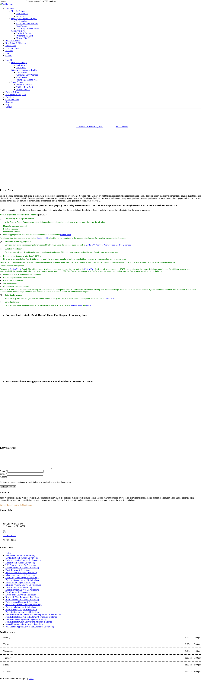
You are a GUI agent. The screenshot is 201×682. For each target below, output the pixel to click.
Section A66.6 (65, 235)
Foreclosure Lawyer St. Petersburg (20, 582)
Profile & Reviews (24, 85)
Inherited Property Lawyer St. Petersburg (23, 585)
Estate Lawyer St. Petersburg (17, 570)
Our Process (21, 77)
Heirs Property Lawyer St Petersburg (21, 609)
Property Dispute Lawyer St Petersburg (22, 612)
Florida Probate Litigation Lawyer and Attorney (26, 619)
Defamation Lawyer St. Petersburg (20, 563)
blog (7, 104)
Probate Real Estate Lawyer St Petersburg (23, 604)
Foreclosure (10, 97)
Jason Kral (21, 67)
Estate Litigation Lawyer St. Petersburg (22, 567)
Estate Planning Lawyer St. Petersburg (22, 590)
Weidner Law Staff (24, 87)
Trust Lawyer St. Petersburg (17, 592)
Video (8, 553)
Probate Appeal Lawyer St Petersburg (21, 602)
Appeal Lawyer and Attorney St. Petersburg (24, 624)
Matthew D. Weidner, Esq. (89, 126)
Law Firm (9, 60)
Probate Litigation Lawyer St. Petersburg (23, 560)
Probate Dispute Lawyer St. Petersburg (22, 580)
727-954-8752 (9, 535)
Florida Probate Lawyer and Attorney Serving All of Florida (31, 617)
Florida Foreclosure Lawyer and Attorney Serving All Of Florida (33, 614)
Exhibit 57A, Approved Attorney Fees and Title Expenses (108, 245)
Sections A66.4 (76, 305)
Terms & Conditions (23, 505)
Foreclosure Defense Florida (100, 113)
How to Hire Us (23, 89)
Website (3, 477)
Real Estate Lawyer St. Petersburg (20, 555)
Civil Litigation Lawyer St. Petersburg (21, 558)
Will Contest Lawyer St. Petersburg (20, 565)
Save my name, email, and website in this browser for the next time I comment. (37, 482)
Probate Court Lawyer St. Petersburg (21, 572)
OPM (31, 678)
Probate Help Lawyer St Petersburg (20, 607)
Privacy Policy (6, 505)
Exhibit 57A (89, 269)
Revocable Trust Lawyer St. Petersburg (22, 597)
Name (3, 471)
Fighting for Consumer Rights (24, 70)
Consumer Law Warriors (27, 75)
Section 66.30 (42, 238)
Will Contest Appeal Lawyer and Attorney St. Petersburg (29, 627)
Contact (8, 107)
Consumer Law (12, 99)
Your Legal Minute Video (27, 80)
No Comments (122, 126)
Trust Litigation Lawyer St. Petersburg (22, 577)
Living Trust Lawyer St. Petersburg (20, 595)
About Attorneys (18, 82)
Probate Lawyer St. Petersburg (18, 587)
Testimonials (21, 72)
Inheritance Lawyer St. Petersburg (20, 575)
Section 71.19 (15, 269)
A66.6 (88, 305)
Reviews (9, 102)
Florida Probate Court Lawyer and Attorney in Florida (28, 622)
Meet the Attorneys (19, 62)
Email (3, 474)
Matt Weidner (22, 65)
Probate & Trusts (12, 92)
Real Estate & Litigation (15, 94)
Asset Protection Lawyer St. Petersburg (22, 599)
